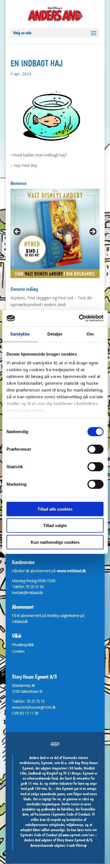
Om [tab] (90, 333)
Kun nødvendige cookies (55, 542)
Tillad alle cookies (55, 508)
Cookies (18, 651)
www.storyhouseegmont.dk (34, 707)
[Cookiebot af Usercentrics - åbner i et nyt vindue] (79, 318)
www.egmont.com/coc (78, 835)
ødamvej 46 (25, 685)
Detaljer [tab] (55, 333)
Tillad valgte (55, 525)
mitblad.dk (20, 621)
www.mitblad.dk (71, 570)
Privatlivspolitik (23, 644)
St (13, 685)
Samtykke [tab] (20, 333)
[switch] (95, 449)
